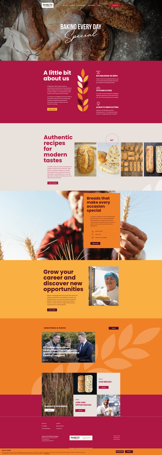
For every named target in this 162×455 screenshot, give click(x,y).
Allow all (129, 451)
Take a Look (95, 243)
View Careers (52, 310)
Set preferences (119, 451)
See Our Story (52, 109)
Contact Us (115, 5)
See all (113, 328)
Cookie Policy (47, 453)
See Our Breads (53, 183)
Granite (91, 448)
